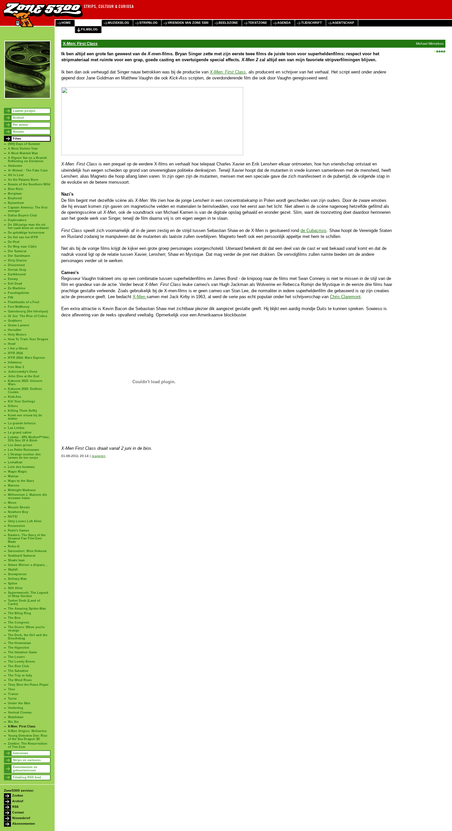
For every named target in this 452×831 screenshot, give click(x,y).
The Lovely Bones (21, 661)
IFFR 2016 (15, 353)
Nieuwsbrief (21, 818)
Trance (13, 694)
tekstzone (257, 22)
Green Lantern (18, 325)
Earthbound (17, 274)
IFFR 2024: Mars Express (26, 357)
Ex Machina (16, 288)
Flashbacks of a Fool (23, 302)
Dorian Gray (17, 269)
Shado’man (16, 560)
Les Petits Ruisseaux (23, 449)
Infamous (15, 362)
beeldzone (228, 22)
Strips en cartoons (27, 760)
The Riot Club (18, 666)
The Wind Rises (20, 680)
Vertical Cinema (19, 712)
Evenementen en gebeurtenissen (25, 768)
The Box (14, 618)
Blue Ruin (15, 189)
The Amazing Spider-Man (27, 608)
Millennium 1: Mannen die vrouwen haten (27, 496)
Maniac (13, 476)
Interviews (20, 753)
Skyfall (13, 569)
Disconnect (16, 265)
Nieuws (18, 131)
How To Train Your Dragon (28, 339)
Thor (11, 689)
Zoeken (17, 795)
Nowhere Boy (18, 512)
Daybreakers (17, 220)
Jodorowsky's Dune (22, 371)
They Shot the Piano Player (28, 684)
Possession (16, 526)
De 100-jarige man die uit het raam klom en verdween (28, 226)
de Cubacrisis (313, 230)
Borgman (15, 193)
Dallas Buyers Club (22, 215)
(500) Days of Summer (24, 144)
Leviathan (15, 462)
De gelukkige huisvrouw (26, 232)
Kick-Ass (14, 396)
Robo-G (14, 546)
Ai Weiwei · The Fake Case (28, 170)
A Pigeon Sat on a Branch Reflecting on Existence (27, 159)
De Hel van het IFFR (23, 237)
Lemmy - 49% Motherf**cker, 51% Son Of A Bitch (29, 439)
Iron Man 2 (16, 367)
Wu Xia (13, 721)
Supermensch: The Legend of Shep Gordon (28, 594)
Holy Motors (17, 334)
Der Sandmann (19, 255)
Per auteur (20, 124)
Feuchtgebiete (18, 293)
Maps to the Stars (21, 481)
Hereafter (15, 330)
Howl (12, 344)
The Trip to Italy (20, 675)
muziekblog (118, 22)
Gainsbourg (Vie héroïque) (28, 311)
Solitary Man (17, 578)
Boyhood (15, 198)
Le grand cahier (20, 432)
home (66, 22)
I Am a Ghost (17, 348)
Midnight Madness (22, 490)
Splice (12, 583)
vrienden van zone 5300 (188, 22)
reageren (99, 456)
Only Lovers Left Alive (24, 521)
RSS (15, 806)
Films (17, 138)
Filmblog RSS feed (27, 777)
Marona (13, 485)
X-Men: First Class (21, 726)
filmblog (89, 29)
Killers (13, 406)
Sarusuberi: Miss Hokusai (27, 551)
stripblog (148, 22)
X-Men (140, 296)
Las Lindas (16, 428)
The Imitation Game (22, 652)
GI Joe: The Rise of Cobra (27, 316)
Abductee (15, 165)
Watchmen (15, 717)
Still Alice (15, 588)
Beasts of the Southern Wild (29, 184)
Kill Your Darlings (21, 401)
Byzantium (16, 203)
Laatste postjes (24, 111)
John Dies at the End (23, 376)
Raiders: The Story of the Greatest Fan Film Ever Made (27, 538)
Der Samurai (17, 251)
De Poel (14, 242)
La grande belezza (21, 423)
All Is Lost (15, 175)
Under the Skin (19, 703)
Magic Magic (17, 471)
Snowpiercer (17, 574)
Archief (18, 117)
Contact (18, 812)
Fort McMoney (18, 306)
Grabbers (15, 320)
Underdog (15, 708)
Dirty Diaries (17, 260)
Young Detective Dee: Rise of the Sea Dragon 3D (27, 737)
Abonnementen (23, 823)
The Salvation (18, 670)
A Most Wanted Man (23, 153)
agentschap (343, 22)
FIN (10, 297)
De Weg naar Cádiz (22, 246)
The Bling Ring (19, 613)
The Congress (18, 622)
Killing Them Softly (22, 410)
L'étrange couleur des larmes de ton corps (24, 456)
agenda (284, 22)
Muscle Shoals (19, 507)
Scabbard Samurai (21, 555)
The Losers (16, 657)
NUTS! (13, 516)
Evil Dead (15, 283)
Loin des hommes (21, 467)
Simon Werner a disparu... (28, 565)
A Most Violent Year (23, 148)
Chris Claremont (345, 296)
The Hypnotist (18, 647)
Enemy (13, 279)
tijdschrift (311, 22)
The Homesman (19, 643)
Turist (12, 698)
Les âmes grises (20, 445)
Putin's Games (18, 530)
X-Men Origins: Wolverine (27, 731)
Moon (12, 502)
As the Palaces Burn (23, 179)
